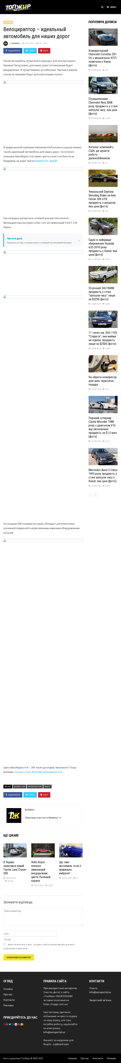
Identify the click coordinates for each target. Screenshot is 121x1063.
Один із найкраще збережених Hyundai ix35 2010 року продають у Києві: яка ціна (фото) (103, 247)
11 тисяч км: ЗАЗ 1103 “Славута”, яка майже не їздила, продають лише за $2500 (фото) (103, 338)
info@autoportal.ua (54, 1032)
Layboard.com (61, 1044)
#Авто (47, 786)
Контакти (9, 1000)
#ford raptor (35, 786)
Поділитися (14, 50)
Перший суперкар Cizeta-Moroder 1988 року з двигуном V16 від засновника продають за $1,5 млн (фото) (103, 427)
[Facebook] (4, 1024)
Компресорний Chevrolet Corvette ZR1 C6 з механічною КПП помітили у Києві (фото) (103, 58)
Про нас (7, 994)
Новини (8, 22)
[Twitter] (10, 1024)
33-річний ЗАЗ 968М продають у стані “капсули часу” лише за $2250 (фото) (102, 293)
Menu (113, 6)
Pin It (45, 50)
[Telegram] (16, 1024)
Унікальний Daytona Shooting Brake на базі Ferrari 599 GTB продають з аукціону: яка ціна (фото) (102, 199)
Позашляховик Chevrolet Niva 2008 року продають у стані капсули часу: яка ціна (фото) (103, 106)
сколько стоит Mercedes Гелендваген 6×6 (38, 772)
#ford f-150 (19, 786)
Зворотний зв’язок (100, 1000)
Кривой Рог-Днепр (46, 160)
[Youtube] (7, 1024)
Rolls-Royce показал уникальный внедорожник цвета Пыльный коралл (40, 871)
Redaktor (16, 43)
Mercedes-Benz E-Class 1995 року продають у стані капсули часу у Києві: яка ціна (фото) (103, 475)
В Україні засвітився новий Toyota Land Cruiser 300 (14, 867)
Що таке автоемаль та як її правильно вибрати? (70, 867)
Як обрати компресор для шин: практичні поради (103, 380)
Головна (8, 989)
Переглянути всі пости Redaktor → (43, 817)
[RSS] (19, 1024)
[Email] (22, 1024)
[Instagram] (13, 1024)
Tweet (32, 50)
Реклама (8, 1005)
